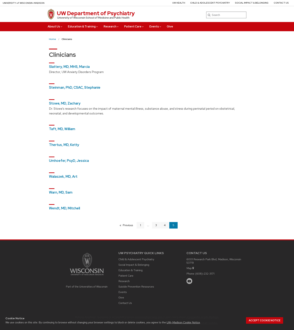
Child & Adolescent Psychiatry (210, 2)
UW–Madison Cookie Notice (183, 322)
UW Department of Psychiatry (96, 13)
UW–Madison (23, 3)
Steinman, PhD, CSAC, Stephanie (74, 87)
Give (170, 26)
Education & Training (82, 26)
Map (189, 268)
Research (110, 26)
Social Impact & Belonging (251, 2)
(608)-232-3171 (204, 273)
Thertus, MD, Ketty (64, 145)
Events (154, 26)
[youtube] (189, 281)
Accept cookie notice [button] (264, 320)
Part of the (87, 286)
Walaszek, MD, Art (63, 176)
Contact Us (281, 2)
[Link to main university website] (87, 276)
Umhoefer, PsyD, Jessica (69, 160)
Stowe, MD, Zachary (64, 103)
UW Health (178, 2)
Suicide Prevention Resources (136, 286)
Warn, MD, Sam (60, 192)
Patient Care (132, 26)
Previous (129, 225)
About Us (54, 26)
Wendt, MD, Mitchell (64, 208)
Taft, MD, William (62, 129)
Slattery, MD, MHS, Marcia (69, 66)
